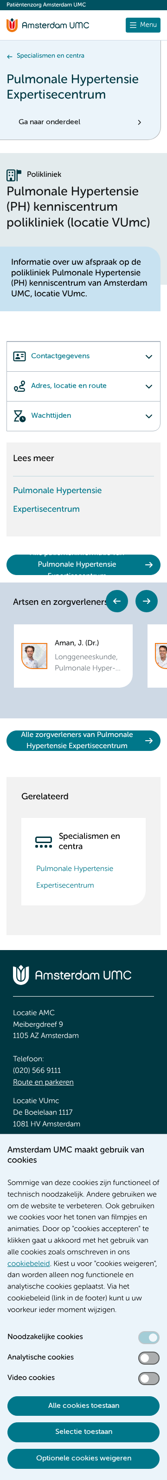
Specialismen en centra (50, 56)
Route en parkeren (43, 1082)
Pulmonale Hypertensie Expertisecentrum (57, 501)
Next (146, 601)
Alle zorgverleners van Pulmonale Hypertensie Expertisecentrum (77, 740)
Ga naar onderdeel (49, 122)
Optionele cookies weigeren (83, 1458)
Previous (117, 601)
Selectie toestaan (83, 1432)
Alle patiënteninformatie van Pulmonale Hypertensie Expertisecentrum (77, 565)
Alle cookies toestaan (83, 1406)
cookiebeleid (28, 1264)
